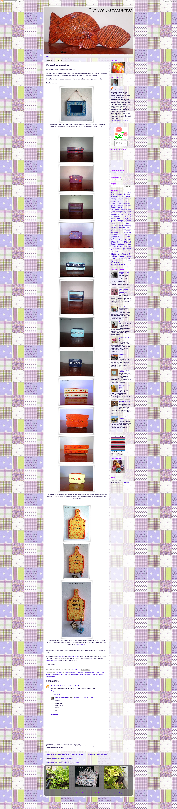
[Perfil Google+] (122, 172)
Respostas (56, 694)
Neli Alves (54, 685)
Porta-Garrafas (115, 248)
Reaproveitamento (76, 674)
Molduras (79, 672)
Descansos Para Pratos (123, 211)
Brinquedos (118, 200)
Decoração (59, 672)
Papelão (127, 240)
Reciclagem (88, 674)
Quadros (66, 674)
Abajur (113, 192)
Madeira (72, 672)
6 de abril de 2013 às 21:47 (68, 685)
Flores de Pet (117, 222)
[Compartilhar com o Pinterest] (89, 670)
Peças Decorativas (121, 243)
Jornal (128, 223)
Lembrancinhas (117, 225)
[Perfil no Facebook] (115, 172)
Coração (120, 205)
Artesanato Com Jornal (121, 196)
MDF (129, 227)
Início (48, 56)
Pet (129, 244)
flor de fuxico (61, 656)
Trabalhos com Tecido (121, 260)
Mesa (113, 229)
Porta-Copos (127, 246)
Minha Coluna (121, 229)
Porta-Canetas (116, 246)
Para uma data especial (124, 370)
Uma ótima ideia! (124, 401)
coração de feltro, (73, 656)
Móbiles (128, 231)
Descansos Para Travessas (121, 213)
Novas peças (123, 322)
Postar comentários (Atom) (62, 758)
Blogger (121, 793)
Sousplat (121, 258)
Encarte (114, 214)
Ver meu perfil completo (119, 120)
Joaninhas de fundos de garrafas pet (123, 291)
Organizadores (88, 672)
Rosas (113, 258)
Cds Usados (126, 203)
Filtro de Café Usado (121, 219)
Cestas (113, 205)
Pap (120, 239)
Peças (97, 672)
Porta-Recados (126, 248)
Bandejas (114, 198)
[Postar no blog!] (83, 670)
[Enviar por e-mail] (82, 670)
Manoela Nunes (80, 644)
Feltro (124, 214)
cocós (91, 658)
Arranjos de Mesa (123, 194)
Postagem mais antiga (96, 754)
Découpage (115, 209)
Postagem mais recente (57, 754)
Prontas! (122, 306)
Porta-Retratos (116, 250)
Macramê (113, 227)
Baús (119, 198)
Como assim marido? (123, 417)
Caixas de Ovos (116, 203)
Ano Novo (119, 192)
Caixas (114, 202)
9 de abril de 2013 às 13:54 (82, 697)
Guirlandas (128, 222)
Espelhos (120, 214)
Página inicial (77, 754)
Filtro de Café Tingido (121, 217)
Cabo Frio (127, 200)
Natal (129, 236)
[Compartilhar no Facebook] (87, 670)
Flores (66, 672)
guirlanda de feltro (51, 660)
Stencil (95, 674)
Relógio (129, 256)
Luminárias (127, 225)
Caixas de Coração (124, 201)
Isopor (120, 223)
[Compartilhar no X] (85, 670)
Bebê (123, 198)
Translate (127, 482)
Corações (128, 205)
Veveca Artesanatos (62, 697)
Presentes (59, 674)
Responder (54, 690)
